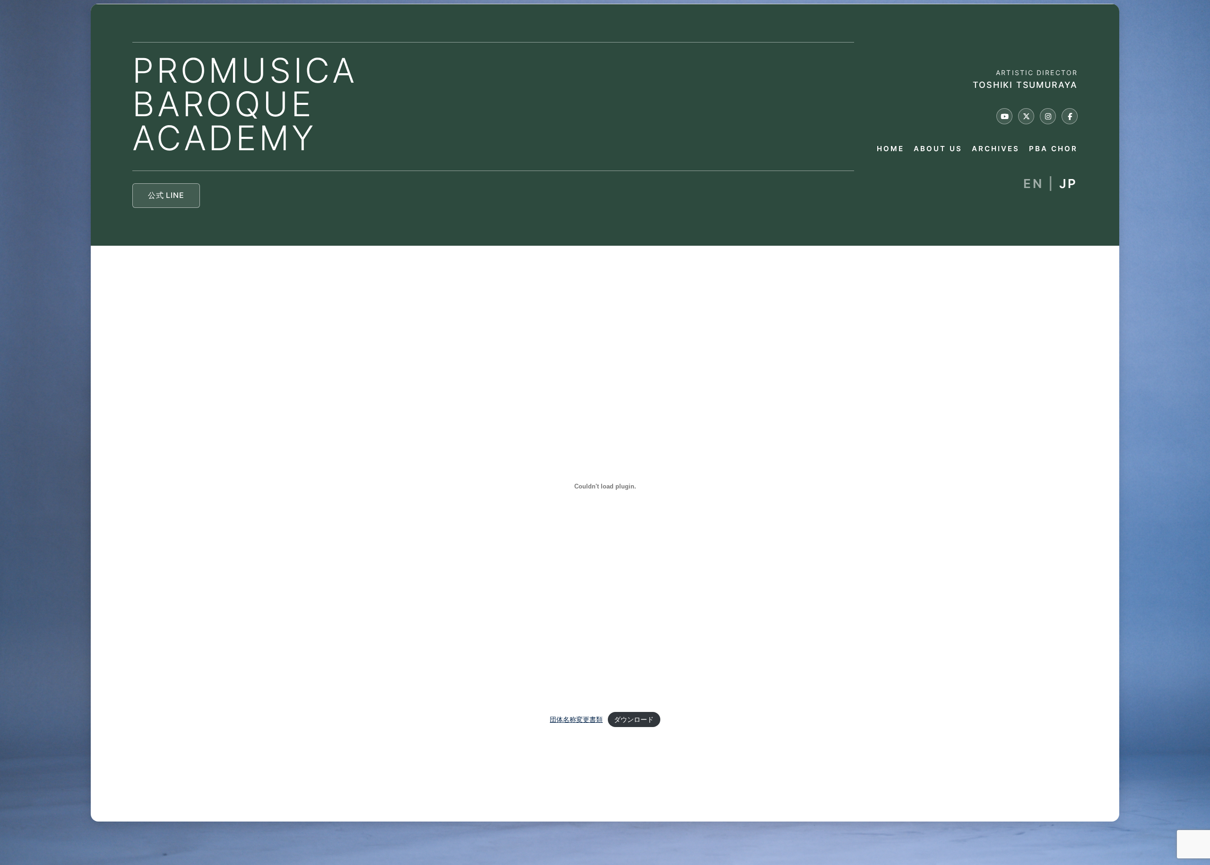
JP (1068, 183)
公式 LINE (166, 195)
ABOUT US (938, 149)
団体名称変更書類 (576, 719)
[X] (1026, 116)
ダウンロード (634, 719)
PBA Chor (1053, 149)
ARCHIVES (996, 149)
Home (890, 149)
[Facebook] (1070, 116)
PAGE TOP (1176, 830)
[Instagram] (1048, 116)
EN (1033, 183)
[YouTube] (1004, 116)
